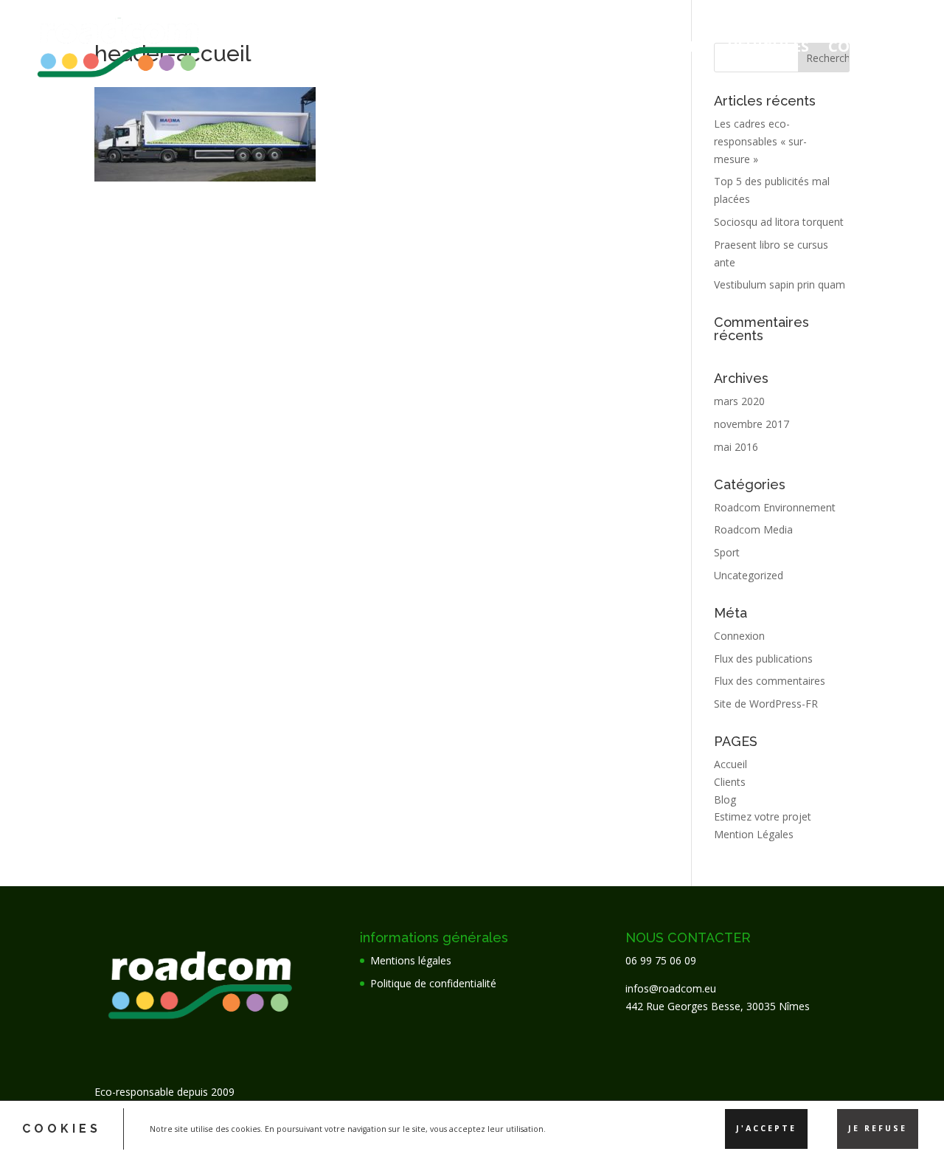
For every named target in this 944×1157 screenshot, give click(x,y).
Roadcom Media (753, 529)
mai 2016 (736, 447)
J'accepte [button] (766, 1128)
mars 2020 (739, 401)
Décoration (644, 48)
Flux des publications (763, 659)
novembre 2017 (751, 424)
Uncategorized (748, 575)
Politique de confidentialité (433, 983)
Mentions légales (410, 960)
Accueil (543, 48)
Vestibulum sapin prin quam (779, 284)
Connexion (739, 636)
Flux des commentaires (769, 681)
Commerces (875, 48)
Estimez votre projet (762, 816)
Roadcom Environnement (775, 507)
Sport (727, 552)
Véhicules (768, 48)
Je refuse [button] (877, 1128)
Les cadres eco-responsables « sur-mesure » (760, 141)
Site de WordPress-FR (766, 704)
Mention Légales (754, 834)
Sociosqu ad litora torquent (779, 222)
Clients (730, 782)
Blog (725, 799)
